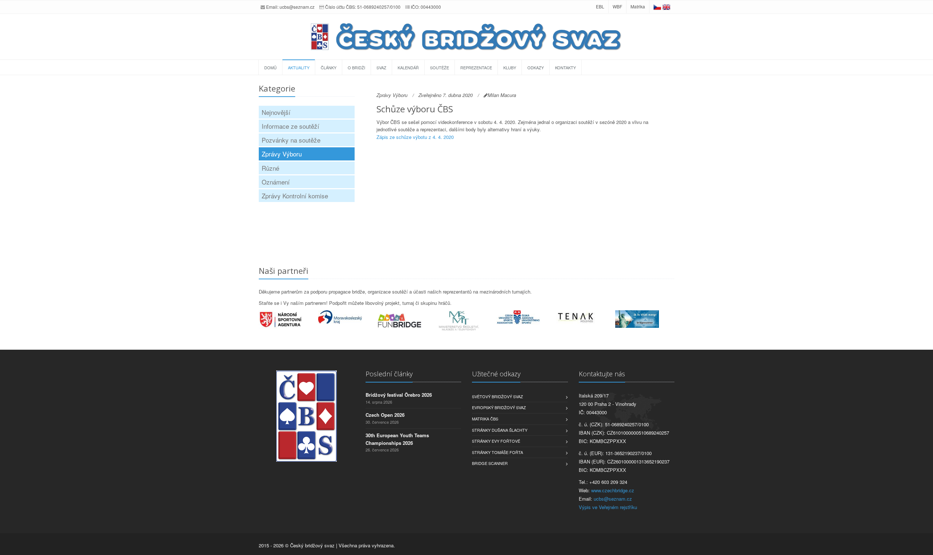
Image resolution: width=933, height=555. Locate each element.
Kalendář (408, 67)
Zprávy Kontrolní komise (295, 195)
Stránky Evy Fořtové (496, 441)
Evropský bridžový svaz (499, 407)
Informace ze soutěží (290, 126)
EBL (600, 6)
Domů (270, 67)
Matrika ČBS (485, 419)
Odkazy (535, 67)
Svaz (381, 67)
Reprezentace (476, 67)
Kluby (509, 67)
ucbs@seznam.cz (297, 7)
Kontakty (565, 67)
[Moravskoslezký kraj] (348, 316)
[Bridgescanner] (645, 318)
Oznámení (276, 181)
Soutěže (439, 67)
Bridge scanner (490, 463)
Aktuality (298, 67)
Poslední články (389, 373)
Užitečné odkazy (496, 373)
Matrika (638, 6)
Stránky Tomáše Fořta (497, 452)
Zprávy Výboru (282, 153)
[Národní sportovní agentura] (288, 319)
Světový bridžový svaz (497, 396)
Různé (270, 167)
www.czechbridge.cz (612, 490)
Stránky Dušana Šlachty (499, 430)
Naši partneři (283, 270)
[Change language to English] (666, 6)
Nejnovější (276, 112)
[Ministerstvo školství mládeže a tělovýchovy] (466, 320)
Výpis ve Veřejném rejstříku (608, 507)
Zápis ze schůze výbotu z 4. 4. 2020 (415, 136)
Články (328, 67)
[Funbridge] (407, 320)
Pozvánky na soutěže (291, 139)
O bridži (356, 67)
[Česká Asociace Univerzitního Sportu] (526, 317)
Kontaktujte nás (602, 373)
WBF (617, 6)
